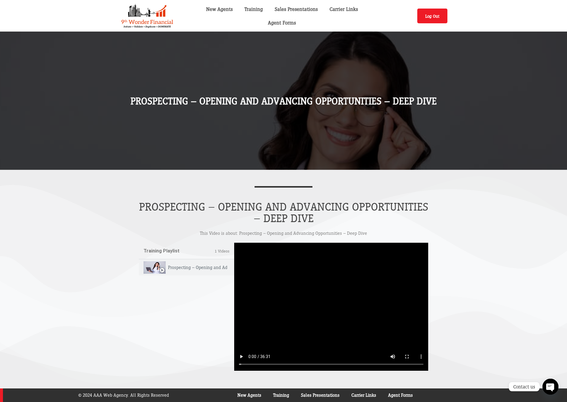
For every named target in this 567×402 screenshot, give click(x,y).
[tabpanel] (331, 307)
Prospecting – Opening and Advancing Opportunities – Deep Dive (197, 267)
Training (254, 9)
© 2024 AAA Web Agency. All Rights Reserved (123, 395)
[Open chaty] (550, 387)
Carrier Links (344, 9)
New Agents (219, 9)
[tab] (186, 267)
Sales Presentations (296, 9)
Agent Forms (282, 22)
